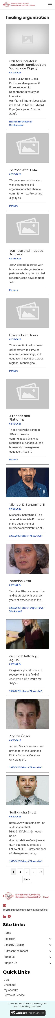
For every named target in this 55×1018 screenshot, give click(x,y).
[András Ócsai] (27, 735)
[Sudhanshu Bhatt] (27, 821)
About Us (9, 956)
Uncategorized (16, 125)
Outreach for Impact (16, 951)
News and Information (20, 121)
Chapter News (36, 608)
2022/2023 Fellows (18, 691)
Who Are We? (35, 536)
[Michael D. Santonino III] (27, 504)
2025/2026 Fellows (18, 536)
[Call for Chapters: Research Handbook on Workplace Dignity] (27, 77)
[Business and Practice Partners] (27, 254)
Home (7, 932)
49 (40, 872)
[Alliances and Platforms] (27, 421)
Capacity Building (14, 944)
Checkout (10, 984)
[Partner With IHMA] (27, 172)
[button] (4, 916)
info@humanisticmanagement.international (25, 909)
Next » (27, 879)
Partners (13, 206)
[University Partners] (27, 337)
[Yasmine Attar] (27, 580)
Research (9, 938)
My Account (11, 990)
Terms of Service (14, 995)
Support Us (10, 963)
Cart (6, 979)
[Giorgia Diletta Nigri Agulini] (27, 657)
